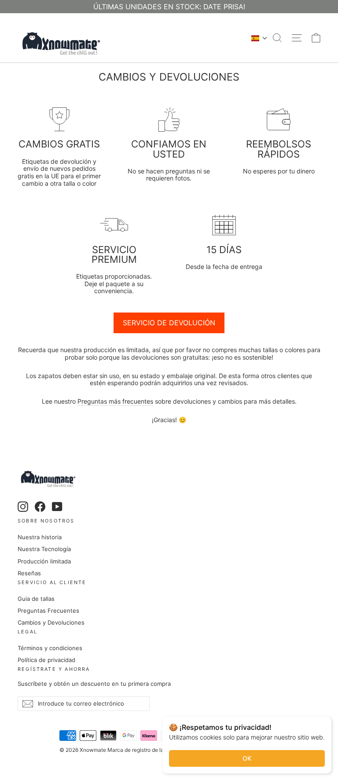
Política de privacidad (46, 659)
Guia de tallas (36, 598)
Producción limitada (44, 561)
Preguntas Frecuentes (48, 610)
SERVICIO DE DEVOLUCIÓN (169, 322)
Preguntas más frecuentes (115, 401)
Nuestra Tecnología (44, 548)
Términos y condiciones (50, 647)
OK (246, 758)
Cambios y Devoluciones (51, 622)
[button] (259, 38)
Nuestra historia (40, 537)
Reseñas (29, 573)
